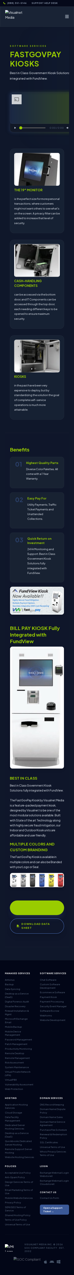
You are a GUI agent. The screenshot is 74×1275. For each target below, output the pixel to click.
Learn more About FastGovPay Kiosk (32, 907)
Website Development (52, 1020)
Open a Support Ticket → (52, 1209)
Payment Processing (52, 1001)
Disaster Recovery (15, 1006)
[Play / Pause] (15, 127)
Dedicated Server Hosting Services (15, 1127)
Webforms (46, 1015)
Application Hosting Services (16, 1106)
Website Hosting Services (19, 1157)
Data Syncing (12, 989)
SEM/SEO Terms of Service (15, 1209)
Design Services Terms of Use (19, 1184)
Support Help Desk (45, 3)
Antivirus (10, 979)
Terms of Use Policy (16, 1219)
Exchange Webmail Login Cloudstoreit (54, 1182)
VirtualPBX (11, 1079)
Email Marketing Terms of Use (19, 1192)
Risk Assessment (14, 1062)
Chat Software (48, 979)
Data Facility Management (12, 1119)
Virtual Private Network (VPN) (17, 1073)
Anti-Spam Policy (15, 1177)
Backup (9, 984)
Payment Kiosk (48, 997)
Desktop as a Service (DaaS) (17, 995)
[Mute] (67, 127)
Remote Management (17, 1058)
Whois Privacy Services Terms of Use (53, 1153)
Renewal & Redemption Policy (53, 1136)
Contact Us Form (49, 1198)
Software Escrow (49, 1010)
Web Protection (14, 1089)
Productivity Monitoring (18, 1048)
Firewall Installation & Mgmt (17, 1012)
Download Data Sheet (35, 926)
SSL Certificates (49, 1142)
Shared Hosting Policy (17, 1215)
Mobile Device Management (13, 1033)
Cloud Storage (13, 1112)
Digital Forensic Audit (17, 1001)
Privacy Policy (13, 1202)
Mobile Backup (13, 1026)
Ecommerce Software (52, 992)
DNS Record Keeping (52, 1104)
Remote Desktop (14, 1053)
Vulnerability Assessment (19, 1084)
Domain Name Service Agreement (52, 1123)
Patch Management (16, 1044)
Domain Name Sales (51, 1117)
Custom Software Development (50, 986)
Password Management (18, 1039)
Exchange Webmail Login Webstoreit (54, 1174)
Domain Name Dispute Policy (52, 1111)
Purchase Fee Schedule (53, 1129)
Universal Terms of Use (52, 1147)
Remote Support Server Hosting (18, 1151)
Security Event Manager (53, 1006)
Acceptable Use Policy (18, 1172)
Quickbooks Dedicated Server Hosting (18, 1143)
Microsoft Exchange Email (16, 1020)
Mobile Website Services (19, 1198)
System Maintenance (17, 1067)
